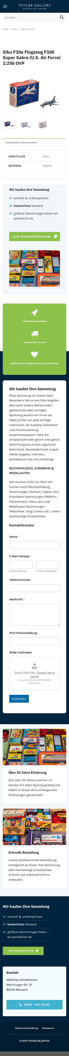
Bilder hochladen (20, 652)
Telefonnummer (20, 579)
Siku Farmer (28, 29)
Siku (14, 29)
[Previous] (8, 93)
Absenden (19, 698)
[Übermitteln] (62, 17)
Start (5, 29)
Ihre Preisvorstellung (23, 633)
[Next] (60, 93)
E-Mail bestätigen (46, 571)
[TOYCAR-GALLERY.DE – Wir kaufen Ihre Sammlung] (34, 6)
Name (14, 536)
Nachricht (17, 599)
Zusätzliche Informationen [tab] (21, 142)
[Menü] (5, 6)
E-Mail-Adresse (18, 571)
